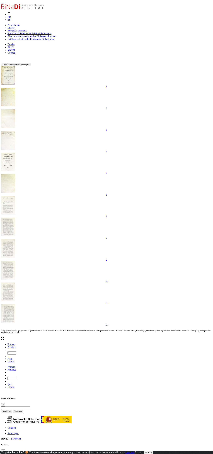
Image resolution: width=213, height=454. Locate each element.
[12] (8, 313)
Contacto (11, 427)
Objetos (11, 52)
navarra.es (16, 438)
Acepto (138, 452)
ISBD (10, 47)
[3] (8, 118)
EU (9, 17)
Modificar (6, 411)
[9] (8, 248)
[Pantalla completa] (106, 338)
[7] (8, 205)
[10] (8, 270)
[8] (8, 227)
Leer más (129, 452)
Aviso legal (13, 433)
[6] (8, 183)
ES (8, 19)
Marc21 (11, 50)
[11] (8, 292)
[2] (8, 97)
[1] (8, 75)
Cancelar (18, 411)
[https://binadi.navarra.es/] (22, 8)
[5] (8, 162)
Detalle (11, 44)
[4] (8, 140)
